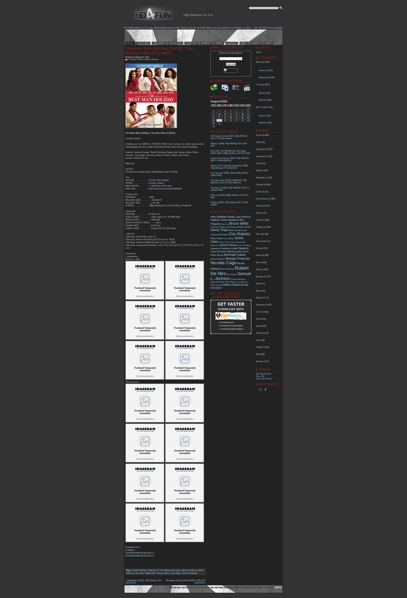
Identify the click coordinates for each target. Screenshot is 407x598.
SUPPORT (231, 43)
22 (248, 117)
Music (259, 262)
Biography (260, 177)
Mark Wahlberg (229, 251)
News (258, 291)
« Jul (212, 126)
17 (219, 117)
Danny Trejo (219, 230)
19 (231, 117)
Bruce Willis (238, 223)
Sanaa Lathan (162, 573)
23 (213, 120)
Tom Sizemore (242, 282)
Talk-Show (261, 333)
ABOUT (268, 43)
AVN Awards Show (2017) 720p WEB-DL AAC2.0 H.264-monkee (229, 137)
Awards (259, 170)
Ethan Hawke (216, 238)
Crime (258, 192)
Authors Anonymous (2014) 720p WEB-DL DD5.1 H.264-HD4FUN (229, 159)
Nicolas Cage (223, 262)
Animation (260, 156)
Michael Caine (235, 255)
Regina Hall (150, 573)
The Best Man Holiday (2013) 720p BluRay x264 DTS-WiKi (159, 50)
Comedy (132, 59)
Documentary (262, 199)
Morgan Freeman (237, 258)
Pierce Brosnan (227, 269)
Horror (259, 255)
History (259, 248)
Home (130, 43)
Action (259, 135)
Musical (259, 269)
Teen (258, 340)
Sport (258, 326)
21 (242, 117)
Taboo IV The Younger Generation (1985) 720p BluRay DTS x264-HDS (229, 166)
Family (259, 220)
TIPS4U (219, 43)
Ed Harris (224, 234)
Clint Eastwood (232, 227)
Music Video (261, 107)
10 (219, 114)
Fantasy (259, 227)
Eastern (262, 70)
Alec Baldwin (218, 216)
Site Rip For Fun (263, 374)
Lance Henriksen (244, 245)
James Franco (224, 242)
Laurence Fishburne (220, 248)
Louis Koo (215, 251)
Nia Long (139, 573)
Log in (259, 52)
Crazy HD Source (264, 378)
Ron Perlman (232, 274)
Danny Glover (244, 227)
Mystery (259, 276)
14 (242, 114)
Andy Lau (234, 216)
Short (258, 319)
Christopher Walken (218, 227)
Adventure (260, 149)
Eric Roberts (239, 234)
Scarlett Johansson (238, 279)
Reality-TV (261, 298)
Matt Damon (243, 252)
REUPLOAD (191, 43)
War (258, 354)
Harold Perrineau (139, 570)
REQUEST (206, 43)
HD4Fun (278, 587)
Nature (259, 283)
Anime (259, 163)
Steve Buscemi (217, 282)
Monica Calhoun (189, 570)
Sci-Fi (258, 312)
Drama (140, 59)
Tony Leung (216, 285)
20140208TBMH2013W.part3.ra (139, 553)
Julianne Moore (228, 245)
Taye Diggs (175, 573)
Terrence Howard (189, 573)
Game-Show (261, 241)
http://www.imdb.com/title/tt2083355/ (165, 189)
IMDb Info (129, 163)
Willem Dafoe (231, 284)
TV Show (260, 84)
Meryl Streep (216, 255)
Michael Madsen (217, 259)
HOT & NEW (143, 43)
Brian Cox (225, 224)
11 (225, 114)
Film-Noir (260, 234)
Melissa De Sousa (172, 570)
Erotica (259, 213)
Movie (147, 59)
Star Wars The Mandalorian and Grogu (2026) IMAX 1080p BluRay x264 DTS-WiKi (230, 152)
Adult (258, 142)
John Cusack (236, 242)
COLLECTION (175, 43)
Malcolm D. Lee (155, 570)
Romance (260, 305)
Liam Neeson (240, 248)
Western (155, 59)
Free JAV (260, 376)
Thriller (259, 347)
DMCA (244, 43)
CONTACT (256, 43)
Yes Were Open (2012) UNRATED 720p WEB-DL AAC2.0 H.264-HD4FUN (228, 181)
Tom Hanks (230, 282)
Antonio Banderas (230, 220)
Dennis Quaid (234, 230)
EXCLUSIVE (159, 43)
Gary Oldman (228, 238)
